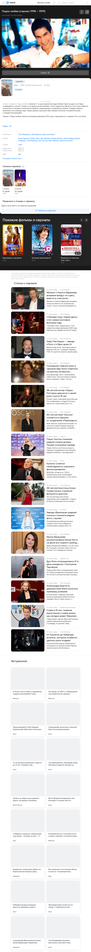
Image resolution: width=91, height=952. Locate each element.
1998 (16, 85)
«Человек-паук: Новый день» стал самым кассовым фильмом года (62, 320)
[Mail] (7, 2)
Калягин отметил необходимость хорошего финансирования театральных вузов (60, 466)
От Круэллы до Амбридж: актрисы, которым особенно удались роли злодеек (62, 638)
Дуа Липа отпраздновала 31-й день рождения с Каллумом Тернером (63, 564)
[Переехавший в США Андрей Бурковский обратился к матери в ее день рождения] (27, 719)
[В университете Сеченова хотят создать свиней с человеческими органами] (63, 826)
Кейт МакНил (53, 141)
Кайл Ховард (68, 138)
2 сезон (18, 189)
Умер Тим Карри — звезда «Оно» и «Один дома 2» (60, 343)
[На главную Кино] (12, 2)
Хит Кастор (42, 141)
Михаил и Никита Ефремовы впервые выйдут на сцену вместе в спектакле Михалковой (62, 295)
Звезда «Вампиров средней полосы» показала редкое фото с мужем (62, 515)
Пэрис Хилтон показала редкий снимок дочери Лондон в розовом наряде (61, 442)
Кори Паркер (23, 138)
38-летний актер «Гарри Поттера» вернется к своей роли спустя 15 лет (61, 393)
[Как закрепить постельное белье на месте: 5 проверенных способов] (63, 861)
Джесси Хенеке (66, 141)
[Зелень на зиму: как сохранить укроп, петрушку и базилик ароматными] (27, 790)
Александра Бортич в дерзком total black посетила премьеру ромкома (62, 589)
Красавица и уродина (12, 258)
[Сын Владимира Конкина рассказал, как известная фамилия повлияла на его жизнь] (63, 933)
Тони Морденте (24, 134)
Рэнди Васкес (57, 138)
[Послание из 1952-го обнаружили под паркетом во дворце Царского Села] (63, 684)
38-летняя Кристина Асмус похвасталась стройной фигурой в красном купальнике (61, 491)
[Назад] (81, 220)
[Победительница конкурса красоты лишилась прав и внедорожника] (27, 897)
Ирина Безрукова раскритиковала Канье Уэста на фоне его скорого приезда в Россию (62, 540)
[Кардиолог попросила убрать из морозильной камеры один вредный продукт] (27, 861)
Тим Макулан (32, 141)
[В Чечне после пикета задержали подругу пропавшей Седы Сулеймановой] (27, 684)
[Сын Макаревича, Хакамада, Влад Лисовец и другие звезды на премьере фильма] (63, 755)
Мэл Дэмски (37, 134)
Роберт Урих (35, 138)
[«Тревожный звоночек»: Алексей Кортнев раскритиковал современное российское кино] (63, 719)
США (20, 145)
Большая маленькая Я (41, 258)
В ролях (5, 138)
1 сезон (6, 189)
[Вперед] (86, 220)
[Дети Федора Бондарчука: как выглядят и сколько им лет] (63, 790)
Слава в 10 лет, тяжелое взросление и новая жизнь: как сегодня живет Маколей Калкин (61, 613)
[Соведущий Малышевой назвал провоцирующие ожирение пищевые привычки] (27, 933)
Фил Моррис (46, 138)
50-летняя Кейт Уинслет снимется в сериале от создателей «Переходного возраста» (62, 418)
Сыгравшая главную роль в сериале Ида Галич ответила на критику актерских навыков (62, 369)
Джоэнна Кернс (49, 134)
